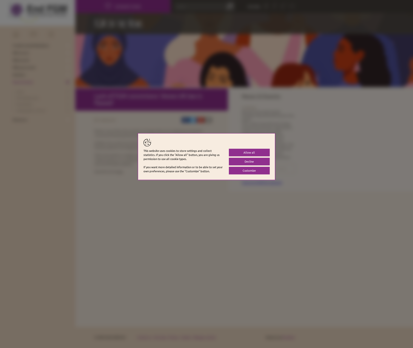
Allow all (249, 152)
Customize (249, 170)
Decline (249, 161)
